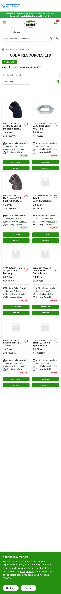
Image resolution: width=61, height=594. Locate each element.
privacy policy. (26, 571)
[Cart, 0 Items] (55, 22)
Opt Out (28, 588)
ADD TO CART (16, 162)
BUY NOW (16, 168)
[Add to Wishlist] (26, 124)
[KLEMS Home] (30, 24)
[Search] (51, 38)
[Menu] (4, 23)
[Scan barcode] (57, 38)
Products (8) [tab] (9, 62)
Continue (10, 588)
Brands (11, 49)
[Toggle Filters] (57, 81)
